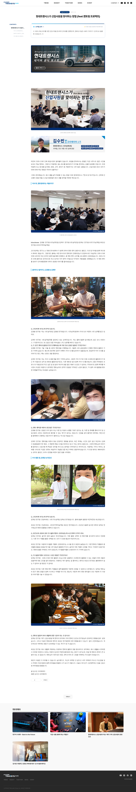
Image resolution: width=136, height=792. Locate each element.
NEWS (80, 3)
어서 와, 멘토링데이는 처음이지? (19, 30)
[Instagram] (125, 3)
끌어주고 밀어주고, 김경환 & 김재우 (19, 33)
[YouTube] (122, 3)
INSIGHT (57, 3)
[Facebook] (128, 3)
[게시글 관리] (39, 680)
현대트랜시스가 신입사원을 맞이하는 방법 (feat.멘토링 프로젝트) (18, 28)
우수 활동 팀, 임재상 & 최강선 (19, 36)
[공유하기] (37, 680)
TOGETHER (69, 3)
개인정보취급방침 (128, 779)
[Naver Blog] (131, 3)
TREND (46, 3)
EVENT (89, 3)
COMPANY (114, 3)
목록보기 (68, 696)
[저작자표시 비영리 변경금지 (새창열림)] (51, 680)
